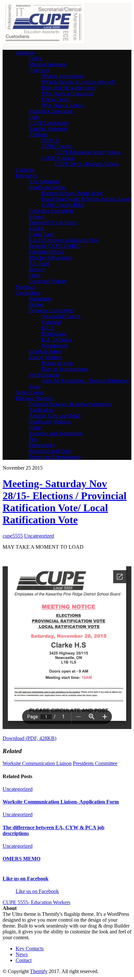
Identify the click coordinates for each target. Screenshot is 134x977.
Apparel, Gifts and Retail (54, 416)
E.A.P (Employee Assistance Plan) (64, 240)
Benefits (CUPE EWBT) (54, 246)
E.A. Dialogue (57, 339)
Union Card (41, 234)
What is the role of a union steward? (78, 82)
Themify (38, 971)
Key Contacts (30, 948)
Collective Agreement (51, 210)
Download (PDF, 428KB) (29, 738)
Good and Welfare (47, 281)
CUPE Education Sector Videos (87, 152)
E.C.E (48, 328)
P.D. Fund (39, 263)
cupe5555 (13, 536)
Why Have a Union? (63, 105)
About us (25, 52)
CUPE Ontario (57, 146)
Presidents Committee (95, 763)
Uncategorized (39, 536)
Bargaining (40, 298)
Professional (54, 334)
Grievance (39, 70)
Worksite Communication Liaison (37, 763)
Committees (28, 293)
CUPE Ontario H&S (63, 205)
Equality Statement (48, 128)
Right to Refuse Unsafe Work (72, 193)
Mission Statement (47, 64)
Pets (33, 439)
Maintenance (55, 345)
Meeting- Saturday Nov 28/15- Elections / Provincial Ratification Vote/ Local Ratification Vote (65, 502)
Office (35, 58)
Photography (42, 445)
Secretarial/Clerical (61, 316)
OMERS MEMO (21, 858)
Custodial (51, 322)
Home (35, 427)
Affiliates (38, 134)
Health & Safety (45, 351)
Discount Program (34, 398)
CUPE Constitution (49, 123)
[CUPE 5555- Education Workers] (43, 41)
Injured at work (57, 363)
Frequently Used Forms (53, 222)
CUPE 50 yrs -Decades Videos (86, 164)
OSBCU (51, 140)
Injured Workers (45, 357)
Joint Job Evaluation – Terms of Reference (85, 380)
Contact (24, 960)
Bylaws (36, 216)
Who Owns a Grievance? (68, 93)
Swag (34, 386)
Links (34, 275)
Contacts (25, 169)
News (22, 954)
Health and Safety (47, 187)
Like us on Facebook (25, 878)
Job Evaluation (44, 375)
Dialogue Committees (51, 310)
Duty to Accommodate (65, 369)
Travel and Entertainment (54, 457)
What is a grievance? (63, 76)
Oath (34, 117)
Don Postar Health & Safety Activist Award (86, 199)
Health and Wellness (50, 421)
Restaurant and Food (50, 451)
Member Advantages (50, 257)
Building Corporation (51, 111)
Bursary (37, 269)
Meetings (25, 287)
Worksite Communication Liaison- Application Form (61, 802)
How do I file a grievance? (69, 87)
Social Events (30, 392)
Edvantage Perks (46, 252)
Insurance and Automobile (56, 433)
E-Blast (36, 228)
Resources (26, 175)
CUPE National (58, 158)
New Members (44, 181)
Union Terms (55, 99)
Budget (36, 304)
